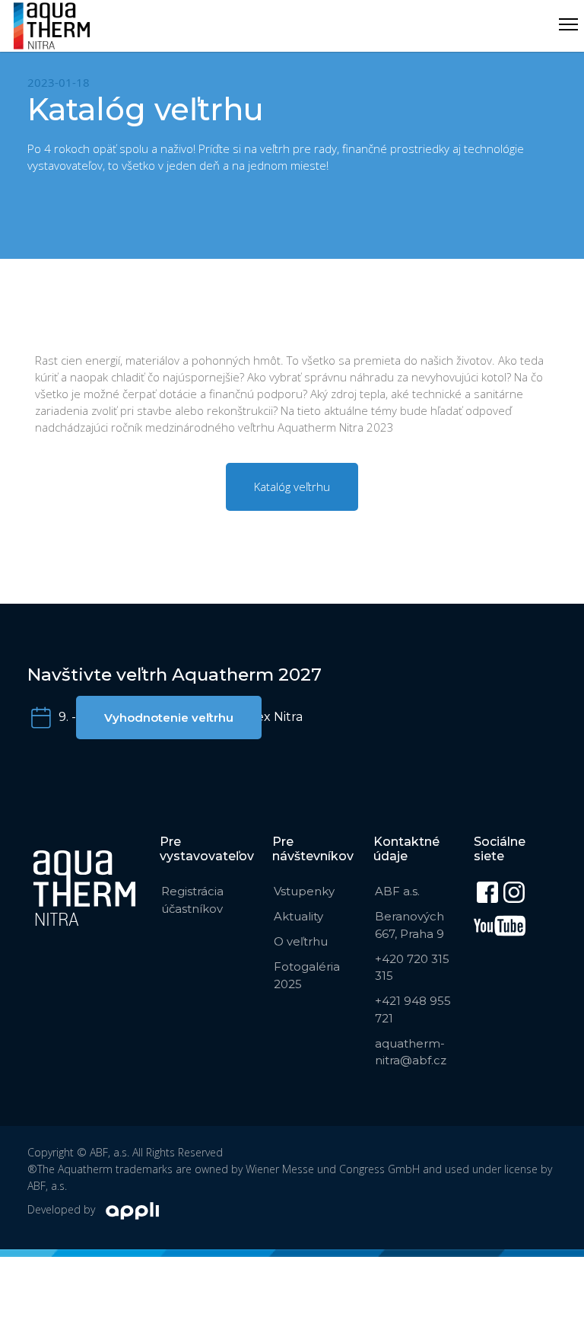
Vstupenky (304, 891)
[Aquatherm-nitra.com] (51, 26)
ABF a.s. (397, 891)
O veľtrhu (301, 941)
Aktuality (298, 916)
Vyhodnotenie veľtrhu (168, 717)
